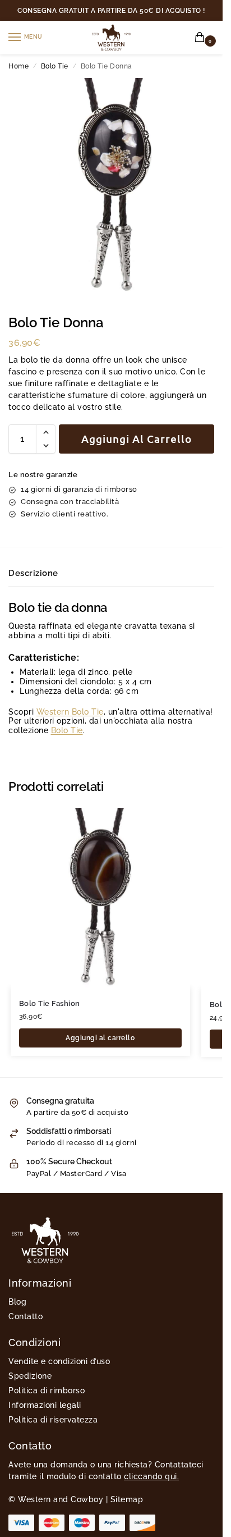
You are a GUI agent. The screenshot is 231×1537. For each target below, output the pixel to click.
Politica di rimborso (46, 1390)
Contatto (25, 1316)
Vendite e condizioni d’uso (59, 1361)
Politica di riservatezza (53, 1419)
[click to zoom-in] (115, 185)
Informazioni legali (44, 1405)
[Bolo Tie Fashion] (100, 897)
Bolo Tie (54, 66)
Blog (17, 1301)
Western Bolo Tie (70, 711)
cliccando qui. (151, 1476)
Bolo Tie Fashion (49, 1003)
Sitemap (127, 1499)
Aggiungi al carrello (136, 439)
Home (18, 66)
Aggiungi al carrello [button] (100, 1038)
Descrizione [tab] (33, 573)
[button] (202, 38)
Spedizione (30, 1375)
